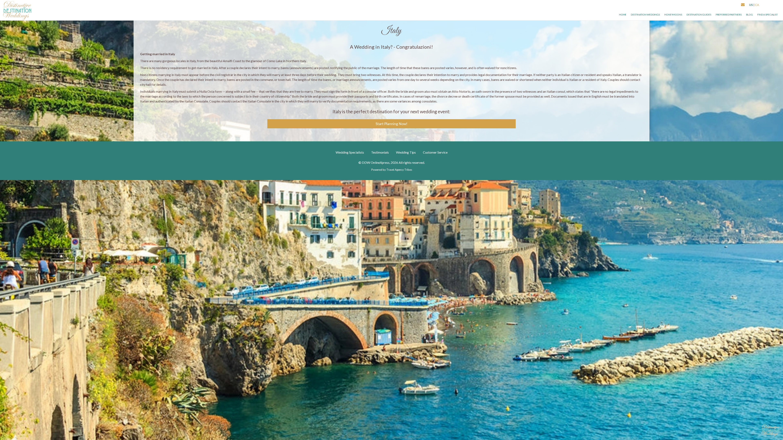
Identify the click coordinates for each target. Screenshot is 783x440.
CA (757, 5)
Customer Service (435, 152)
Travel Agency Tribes (399, 169)
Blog (749, 14)
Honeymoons (673, 14)
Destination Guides (699, 14)
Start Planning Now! (391, 124)
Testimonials (380, 152)
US (751, 5)
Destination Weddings (645, 14)
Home (623, 14)
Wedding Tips (406, 152)
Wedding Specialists (350, 152)
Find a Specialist (767, 14)
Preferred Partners (729, 14)
